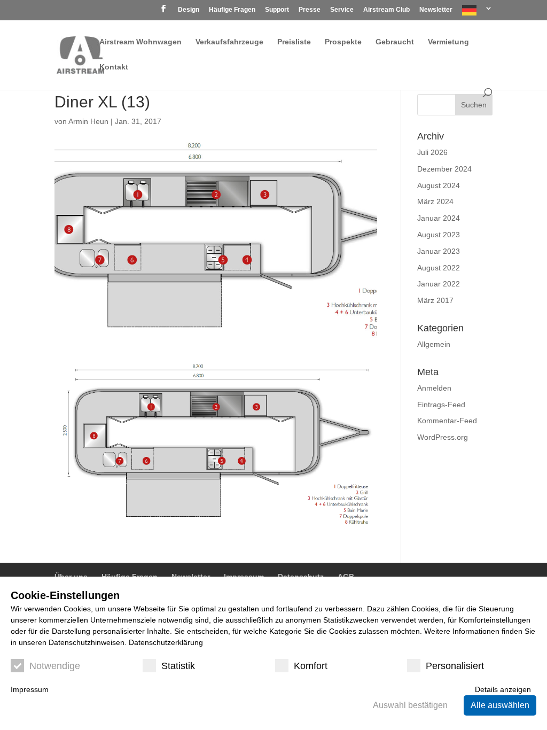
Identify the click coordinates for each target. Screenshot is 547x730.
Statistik (178, 666)
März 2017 (435, 300)
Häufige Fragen (232, 9)
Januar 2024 (438, 218)
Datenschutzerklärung (166, 642)
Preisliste (294, 42)
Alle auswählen (500, 705)
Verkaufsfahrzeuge (229, 42)
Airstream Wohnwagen (140, 42)
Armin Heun (88, 121)
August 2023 (438, 234)
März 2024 (435, 201)
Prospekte (343, 42)
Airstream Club (386, 9)
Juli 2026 (432, 152)
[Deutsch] (477, 12)
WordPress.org (442, 437)
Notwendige (54, 666)
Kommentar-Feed (447, 420)
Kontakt (113, 67)
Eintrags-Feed (441, 404)
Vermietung (448, 42)
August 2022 (438, 267)
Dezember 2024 (444, 169)
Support (277, 9)
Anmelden (434, 388)
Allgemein (433, 344)
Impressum (30, 689)
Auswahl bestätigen (410, 705)
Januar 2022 (438, 283)
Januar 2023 (438, 251)
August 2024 (438, 185)
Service (342, 9)
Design (188, 9)
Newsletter (435, 9)
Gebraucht (395, 42)
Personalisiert (455, 666)
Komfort (310, 666)
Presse (310, 9)
